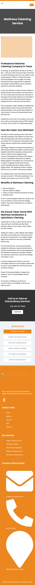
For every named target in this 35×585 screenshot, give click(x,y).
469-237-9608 (18, 123)
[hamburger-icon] (32, 5)
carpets (18, 248)
